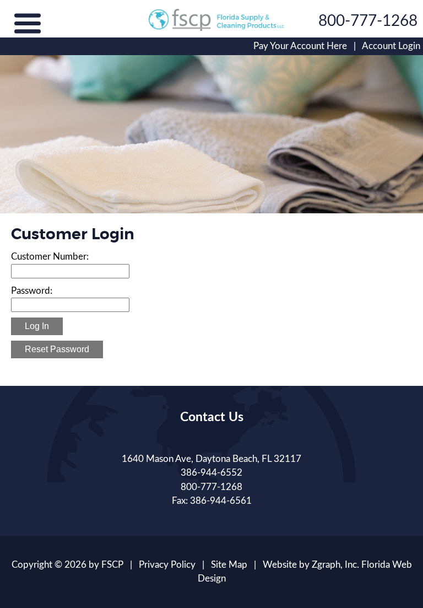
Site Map (229, 564)
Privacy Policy (167, 564)
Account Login (391, 46)
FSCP (112, 564)
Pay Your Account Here (300, 46)
